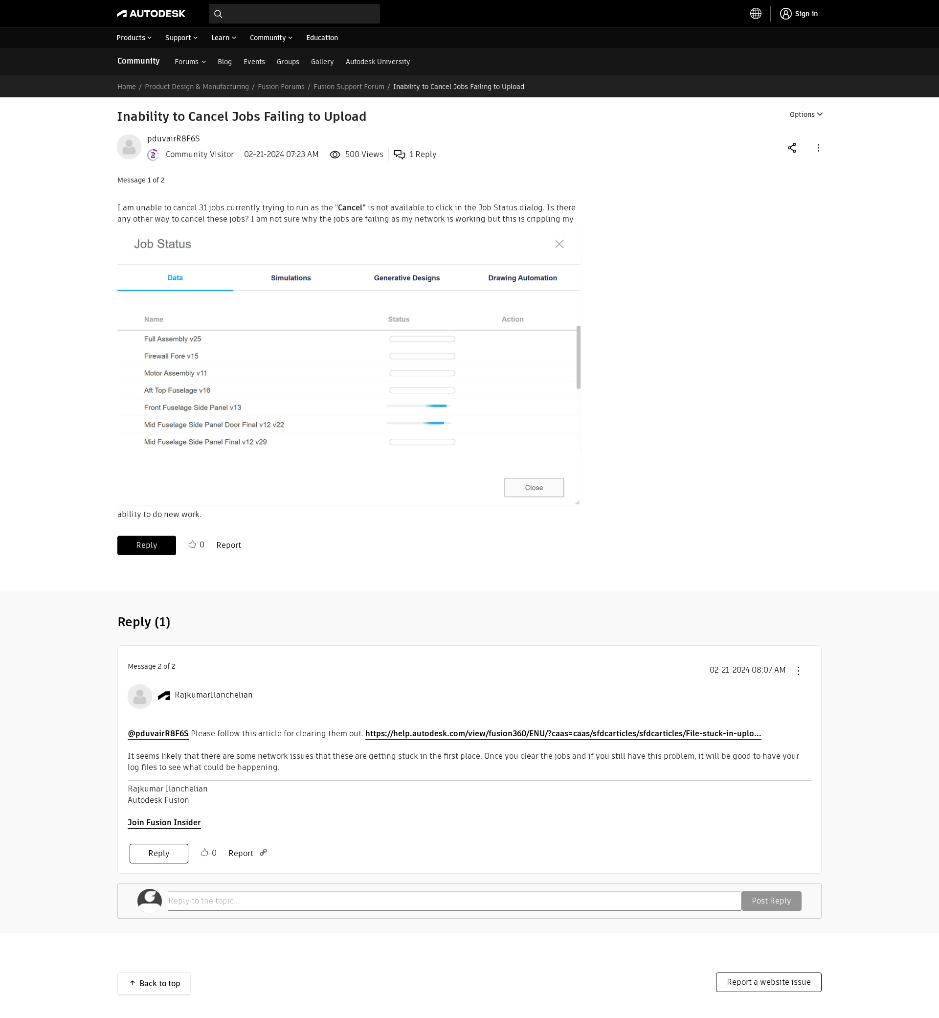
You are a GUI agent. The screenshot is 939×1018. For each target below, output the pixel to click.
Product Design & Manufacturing (197, 86)
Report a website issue (769, 982)
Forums (187, 62)
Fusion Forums (281, 86)
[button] (817, 147)
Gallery (322, 62)
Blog (225, 62)
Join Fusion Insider (164, 822)
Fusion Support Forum (348, 86)
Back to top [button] (159, 983)
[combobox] (294, 13)
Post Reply (771, 900)
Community (138, 61)
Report (228, 545)
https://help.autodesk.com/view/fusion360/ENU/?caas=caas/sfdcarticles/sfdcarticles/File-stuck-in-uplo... (563, 733)
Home (126, 86)
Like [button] (192, 544)
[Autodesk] (151, 14)
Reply (146, 545)
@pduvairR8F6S (158, 733)
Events (254, 62)
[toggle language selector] (756, 13)
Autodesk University (378, 62)
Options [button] (802, 114)
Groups (288, 62)
